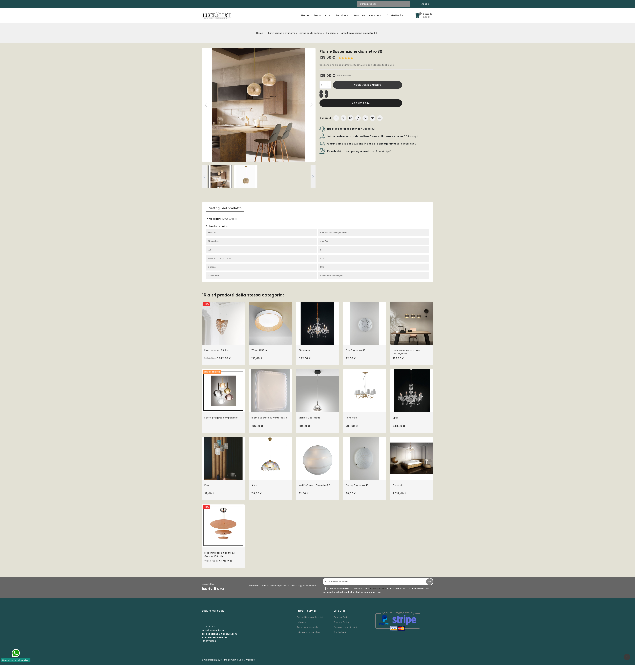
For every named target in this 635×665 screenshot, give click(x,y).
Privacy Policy (378, 588)
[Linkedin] (224, 618)
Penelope (351, 417)
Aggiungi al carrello (367, 84)
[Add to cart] (244, 325)
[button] (311, 104)
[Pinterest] (372, 118)
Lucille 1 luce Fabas (309, 417)
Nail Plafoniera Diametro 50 (314, 485)
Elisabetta (398, 485)
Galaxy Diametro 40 (357, 485)
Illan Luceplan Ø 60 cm (217, 350)
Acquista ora (361, 103)
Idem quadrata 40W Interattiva (269, 417)
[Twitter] (343, 118)
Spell (396, 417)
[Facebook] (336, 118)
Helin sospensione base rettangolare (407, 352)
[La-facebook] (210, 618)
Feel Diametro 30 (355, 350)
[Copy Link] (380, 118)
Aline (254, 485)
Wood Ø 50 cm (260, 350)
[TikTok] (358, 118)
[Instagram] (351, 118)
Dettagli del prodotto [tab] (225, 208)
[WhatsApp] (365, 118)
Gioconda (304, 350)
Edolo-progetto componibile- (221, 417)
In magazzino (214, 218)
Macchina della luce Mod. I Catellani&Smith (219, 554)
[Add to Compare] (326, 94)
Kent (207, 485)
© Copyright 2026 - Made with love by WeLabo (228, 659)
